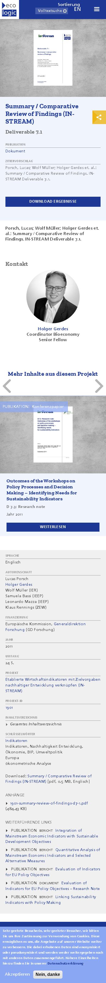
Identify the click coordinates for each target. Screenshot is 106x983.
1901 (9, 708)
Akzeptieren (17, 974)
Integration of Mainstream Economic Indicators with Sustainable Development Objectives (51, 836)
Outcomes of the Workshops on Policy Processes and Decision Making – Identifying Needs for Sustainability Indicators (42, 490)
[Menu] (96, 9)
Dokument (15, 151)
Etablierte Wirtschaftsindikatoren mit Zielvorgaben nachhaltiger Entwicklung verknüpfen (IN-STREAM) (53, 685)
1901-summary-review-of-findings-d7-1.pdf (49, 803)
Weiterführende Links (28, 822)
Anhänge (14, 795)
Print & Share (99, 117)
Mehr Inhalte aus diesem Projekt (53, 373)
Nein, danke (48, 974)
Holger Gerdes (18, 585)
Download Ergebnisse (53, 202)
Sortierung (69, 5)
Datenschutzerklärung (65, 963)
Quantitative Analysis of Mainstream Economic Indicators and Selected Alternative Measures (52, 855)
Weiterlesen (53, 527)
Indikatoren (16, 741)
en (77, 9)
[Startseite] (9, 9)
